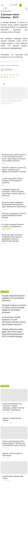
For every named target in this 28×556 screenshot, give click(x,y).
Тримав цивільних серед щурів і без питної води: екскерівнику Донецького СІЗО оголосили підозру (13, 333)
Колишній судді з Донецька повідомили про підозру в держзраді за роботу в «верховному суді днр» (12, 238)
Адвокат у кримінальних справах (11, 419)
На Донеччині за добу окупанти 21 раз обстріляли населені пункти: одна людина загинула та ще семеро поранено (14, 158)
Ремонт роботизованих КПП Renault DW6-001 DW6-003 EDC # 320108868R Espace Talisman (14, 443)
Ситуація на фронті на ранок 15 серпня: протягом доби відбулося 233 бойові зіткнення (14, 309)
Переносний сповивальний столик (12, 477)
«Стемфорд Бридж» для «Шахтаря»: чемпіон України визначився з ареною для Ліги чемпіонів (13, 192)
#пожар (8, 65)
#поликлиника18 (14, 65)
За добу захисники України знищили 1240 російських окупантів (12, 180)
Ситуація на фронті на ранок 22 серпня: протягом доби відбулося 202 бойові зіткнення (14, 170)
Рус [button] (5, 8)
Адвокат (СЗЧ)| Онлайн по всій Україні (12, 454)
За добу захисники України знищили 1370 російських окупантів (13, 298)
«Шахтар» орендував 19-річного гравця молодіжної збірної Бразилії (14, 215)
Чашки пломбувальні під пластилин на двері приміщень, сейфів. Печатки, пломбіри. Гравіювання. (13, 407)
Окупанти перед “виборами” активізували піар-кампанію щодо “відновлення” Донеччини (14, 204)
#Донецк (3, 65)
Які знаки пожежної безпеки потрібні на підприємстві (12, 225)
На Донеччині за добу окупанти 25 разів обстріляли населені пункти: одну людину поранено (14, 321)
